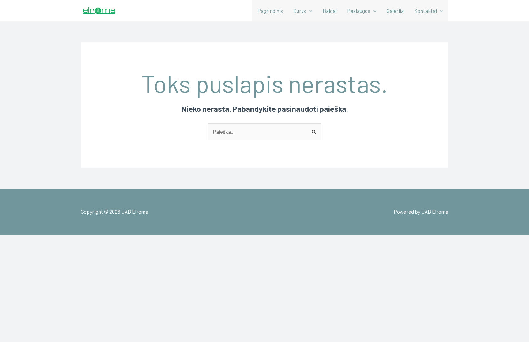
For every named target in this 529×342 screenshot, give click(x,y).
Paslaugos (358, 11)
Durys (299, 11)
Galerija (395, 11)
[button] (309, 10)
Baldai (330, 11)
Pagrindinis (270, 11)
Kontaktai (425, 11)
